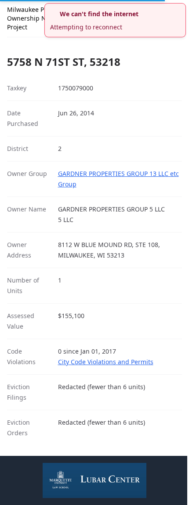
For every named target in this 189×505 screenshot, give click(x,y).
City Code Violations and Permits (105, 362)
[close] (180, 8)
